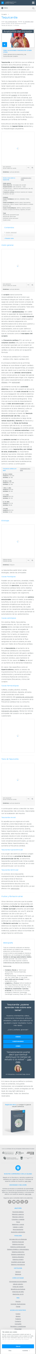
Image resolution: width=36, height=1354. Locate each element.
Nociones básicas (18, 1212)
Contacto (18, 1321)
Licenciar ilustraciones (18, 1304)
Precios (18, 1301)
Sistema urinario (18, 1259)
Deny (10, 1350)
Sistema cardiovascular (18, 1247)
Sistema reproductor (18, 1264)
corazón (14, 95)
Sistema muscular (18, 1242)
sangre (4, 377)
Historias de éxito (18, 1291)
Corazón (4, 14)
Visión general (11, 232)
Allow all (18, 1346)
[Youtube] (14, 1202)
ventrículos (15, 888)
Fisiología (18, 1235)
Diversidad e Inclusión (18, 1185)
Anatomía (18, 1208)
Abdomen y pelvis (18, 1224)
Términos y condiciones (18, 1326)
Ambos (18, 1046)
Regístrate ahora (10, 1104)
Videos (17, 1037)
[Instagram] (18, 1202)
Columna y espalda (18, 1219)
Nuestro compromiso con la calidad (18, 1174)
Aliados (18, 1316)
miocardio (16, 428)
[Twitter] (22, 1202)
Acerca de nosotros (18, 1310)
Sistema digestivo (18, 1257)
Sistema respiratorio (18, 1254)
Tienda (18, 1306)
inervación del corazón (10, 711)
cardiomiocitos (18, 312)
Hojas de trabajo (18, 1286)
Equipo (18, 1314)
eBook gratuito (18, 1284)
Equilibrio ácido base (18, 1262)
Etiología (9, 235)
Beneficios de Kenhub (18, 1289)
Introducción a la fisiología (18, 1239)
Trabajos (18, 1319)
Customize (25, 1350)
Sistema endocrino (18, 1252)
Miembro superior (18, 1214)
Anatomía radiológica (18, 1232)
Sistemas (18, 1274)
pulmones (16, 382)
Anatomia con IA (18, 1294)
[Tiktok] (26, 1202)
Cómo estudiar (18, 1278)
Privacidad (18, 1329)
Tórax (18, 1222)
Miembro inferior (18, 1217)
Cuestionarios (18, 1041)
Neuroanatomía (18, 1229)
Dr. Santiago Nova (28, 21)
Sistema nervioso (18, 1244)
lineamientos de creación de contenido (16, 962)
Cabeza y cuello (18, 1227)
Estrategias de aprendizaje (18, 1281)
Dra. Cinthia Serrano (11, 21)
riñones (4, 382)
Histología (18, 1268)
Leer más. (28, 1181)
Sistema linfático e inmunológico (18, 1249)
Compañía (18, 1324)
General (18, 1272)
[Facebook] (10, 1202)
